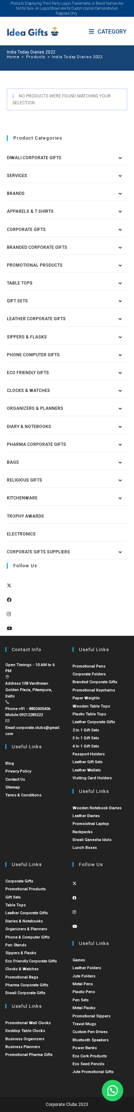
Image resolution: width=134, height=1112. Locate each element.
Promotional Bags (21, 977)
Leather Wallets (87, 770)
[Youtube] (9, 628)
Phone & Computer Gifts (27, 937)
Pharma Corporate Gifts (36, 444)
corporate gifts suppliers (38, 551)
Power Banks (85, 1048)
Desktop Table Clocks (25, 1030)
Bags (13, 462)
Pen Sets (81, 1000)
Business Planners (22, 1047)
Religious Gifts (24, 480)
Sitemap (12, 787)
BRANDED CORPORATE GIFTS (37, 247)
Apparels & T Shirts (30, 211)
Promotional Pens (89, 666)
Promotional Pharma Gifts (29, 1054)
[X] (9, 585)
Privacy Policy (18, 771)
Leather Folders (87, 968)
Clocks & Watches (28, 390)
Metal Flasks (84, 1008)
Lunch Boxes (85, 847)
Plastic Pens (84, 992)
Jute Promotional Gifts (93, 1072)
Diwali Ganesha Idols (92, 839)
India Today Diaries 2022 (77, 57)
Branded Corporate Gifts (95, 682)
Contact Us (15, 779)
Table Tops (20, 283)
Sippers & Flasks (27, 336)
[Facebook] (9, 600)
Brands (16, 193)
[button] (112, 1090)
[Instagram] (9, 614)
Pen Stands (15, 945)
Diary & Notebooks (29, 426)
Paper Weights (86, 698)
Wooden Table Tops (91, 706)
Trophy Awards (25, 516)
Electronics (21, 534)
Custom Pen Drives (90, 1032)
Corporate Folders (89, 674)
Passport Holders (89, 754)
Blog (9, 763)
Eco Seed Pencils (88, 1064)
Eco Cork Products (90, 1056)
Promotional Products (35, 265)
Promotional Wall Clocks (28, 1023)
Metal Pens (83, 984)
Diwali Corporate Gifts (34, 157)
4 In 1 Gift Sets (86, 746)
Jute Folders (84, 976)
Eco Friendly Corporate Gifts (31, 961)
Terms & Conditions (23, 795)
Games (79, 960)
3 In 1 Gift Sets (86, 738)
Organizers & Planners (35, 408)
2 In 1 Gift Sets (86, 730)
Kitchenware (22, 497)
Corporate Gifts (26, 229)
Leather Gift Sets (88, 762)
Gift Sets (17, 300)
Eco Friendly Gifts (28, 372)
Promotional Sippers (91, 1016)
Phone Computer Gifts (33, 354)
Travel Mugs (84, 1024)
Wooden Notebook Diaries (97, 808)
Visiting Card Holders (92, 778)
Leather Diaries (86, 816)
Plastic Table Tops (89, 714)
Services (17, 175)
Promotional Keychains (94, 690)
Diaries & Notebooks (24, 921)
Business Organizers (24, 1039)
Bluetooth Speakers (91, 1040)
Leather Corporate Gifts (36, 318)
